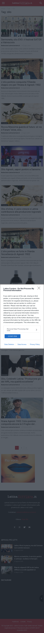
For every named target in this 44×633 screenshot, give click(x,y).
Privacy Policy (35, 344)
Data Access (22, 344)
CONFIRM (12, 336)
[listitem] (22, 329)
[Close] (39, 289)
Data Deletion (9, 344)
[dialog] (22, 316)
